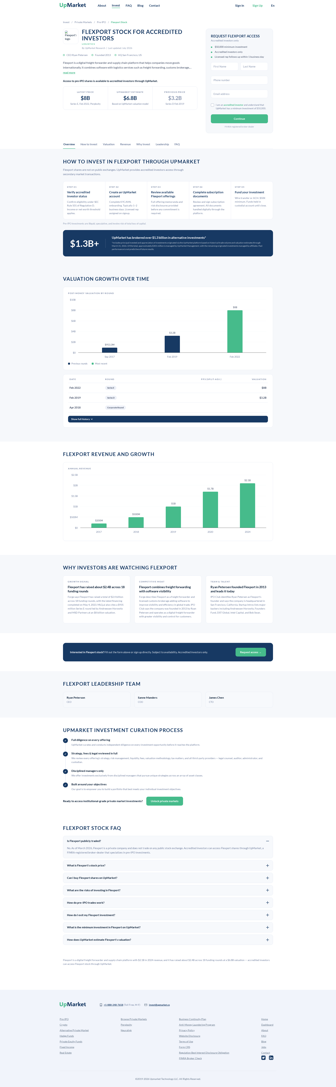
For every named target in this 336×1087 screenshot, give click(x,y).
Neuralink (126, 1030)
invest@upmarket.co (159, 1004)
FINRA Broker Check (190, 1058)
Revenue (125, 144)
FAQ (129, 5)
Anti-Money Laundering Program (197, 1024)
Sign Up (258, 5)
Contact (154, 5)
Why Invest (143, 144)
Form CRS (184, 1047)
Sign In (239, 5)
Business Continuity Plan (192, 1019)
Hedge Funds (67, 1035)
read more (69, 72)
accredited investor (233, 104)
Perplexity (126, 1024)
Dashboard (267, 1024)
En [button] (273, 5)
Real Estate (66, 1052)
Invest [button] (116, 5)
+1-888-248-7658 (113, 1004)
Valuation (109, 144)
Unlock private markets (164, 801)
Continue (239, 118)
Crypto (63, 1024)
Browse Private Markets (134, 1019)
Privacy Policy (187, 1030)
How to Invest (88, 144)
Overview (69, 144)
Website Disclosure (189, 1035)
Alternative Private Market (74, 1030)
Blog (140, 5)
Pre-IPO (101, 22)
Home (264, 1019)
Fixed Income (67, 1047)
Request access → (250, 652)
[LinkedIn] (271, 1058)
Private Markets (83, 22)
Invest (66, 22)
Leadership (162, 144)
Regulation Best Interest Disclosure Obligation (204, 1052)
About (102, 5)
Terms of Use (186, 1041)
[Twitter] (263, 1058)
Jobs (263, 1047)
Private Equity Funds (71, 1041)
